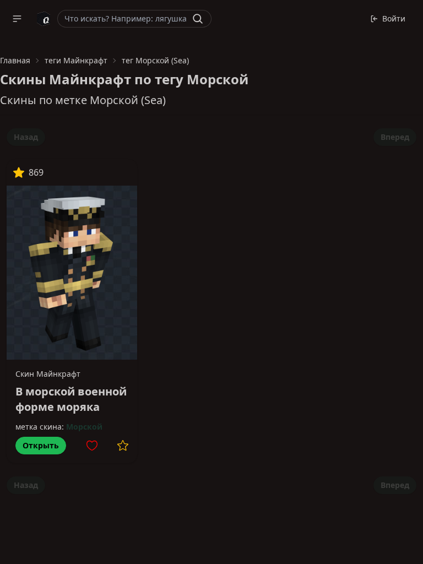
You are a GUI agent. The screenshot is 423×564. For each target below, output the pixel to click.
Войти (393, 18)
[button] (17, 19)
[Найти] (197, 18)
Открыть (41, 445)
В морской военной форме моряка (71, 399)
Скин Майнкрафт (47, 373)
